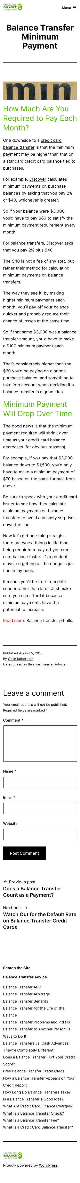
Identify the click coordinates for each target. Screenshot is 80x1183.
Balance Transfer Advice (46, 664)
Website (10, 823)
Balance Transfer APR (22, 987)
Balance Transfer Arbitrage (26, 994)
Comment (13, 720)
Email (9, 797)
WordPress (48, 1165)
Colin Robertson (20, 659)
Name (9, 771)
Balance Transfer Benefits (25, 1001)
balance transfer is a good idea (33, 391)
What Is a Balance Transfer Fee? (31, 1120)
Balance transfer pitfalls (49, 620)
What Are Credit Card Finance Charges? (38, 1106)
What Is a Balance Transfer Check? (33, 1113)
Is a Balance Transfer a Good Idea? (33, 1099)
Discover (37, 179)
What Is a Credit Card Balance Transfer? (38, 1127)
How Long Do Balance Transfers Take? (37, 1092)
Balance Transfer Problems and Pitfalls (36, 1022)
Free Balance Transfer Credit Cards (33, 1071)
